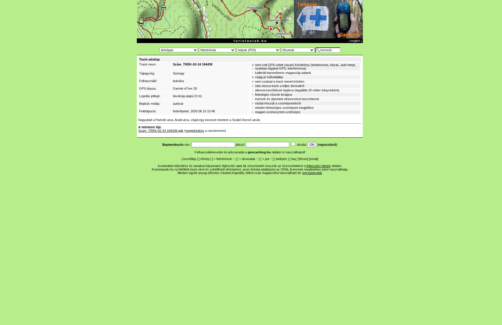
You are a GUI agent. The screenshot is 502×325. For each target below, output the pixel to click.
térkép (204, 159)
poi (267, 159)
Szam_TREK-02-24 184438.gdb (160, 130)
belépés (281, 159)
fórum (303, 159)
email (313, 159)
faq (293, 159)
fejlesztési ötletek (318, 166)
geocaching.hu (259, 152)
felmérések (224, 159)
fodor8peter (181, 111)
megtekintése (194, 130)
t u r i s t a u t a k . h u (250, 40)
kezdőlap (189, 159)
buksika (178, 81)
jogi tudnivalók (312, 173)
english (355, 40)
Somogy (178, 73)
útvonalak (248, 159)
